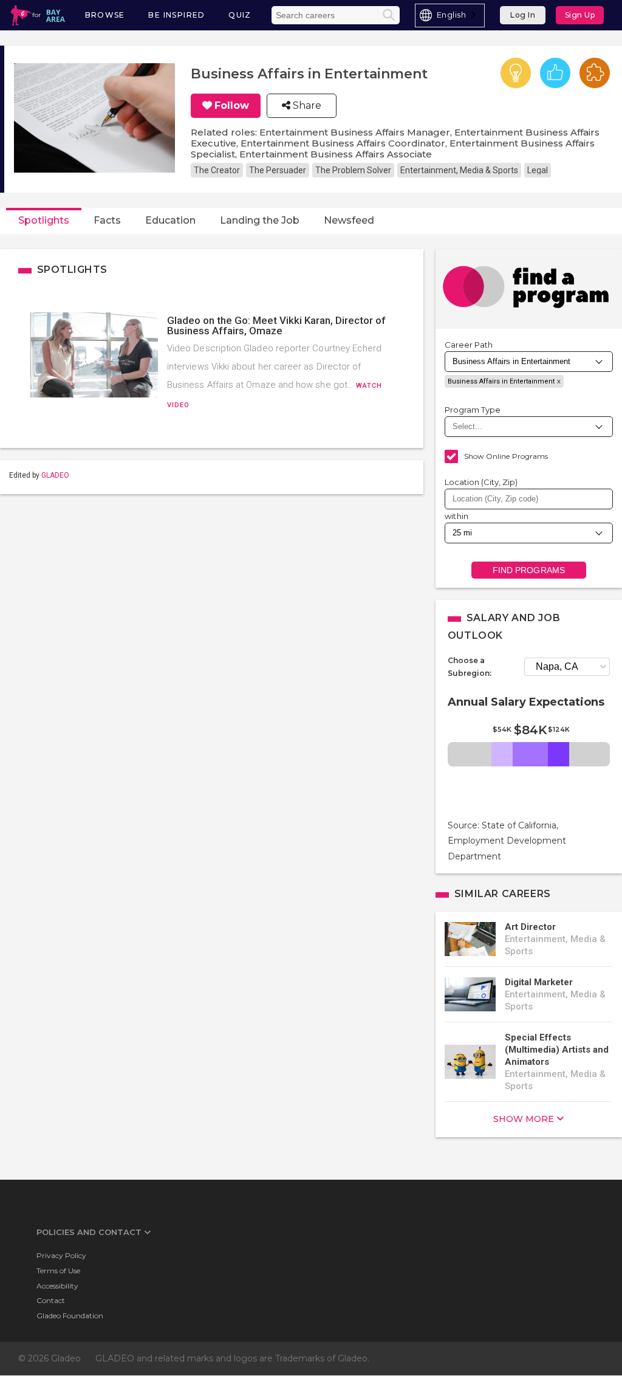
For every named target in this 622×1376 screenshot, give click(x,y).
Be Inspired (176, 14)
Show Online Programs (506, 456)
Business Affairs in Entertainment (501, 381)
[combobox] (450, 15)
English (451, 14)
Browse (105, 14)
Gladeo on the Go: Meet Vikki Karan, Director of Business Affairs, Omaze (276, 325)
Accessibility (57, 1285)
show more (523, 1118)
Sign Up (580, 14)
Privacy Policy (61, 1255)
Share (305, 105)
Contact (50, 1300)
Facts (107, 220)
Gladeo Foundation (69, 1315)
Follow (231, 105)
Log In (522, 14)
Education (170, 220)
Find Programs (529, 570)
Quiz (239, 14)
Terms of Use (58, 1270)
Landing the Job (259, 220)
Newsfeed (349, 220)
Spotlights (43, 220)
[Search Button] (389, 15)
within (457, 516)
